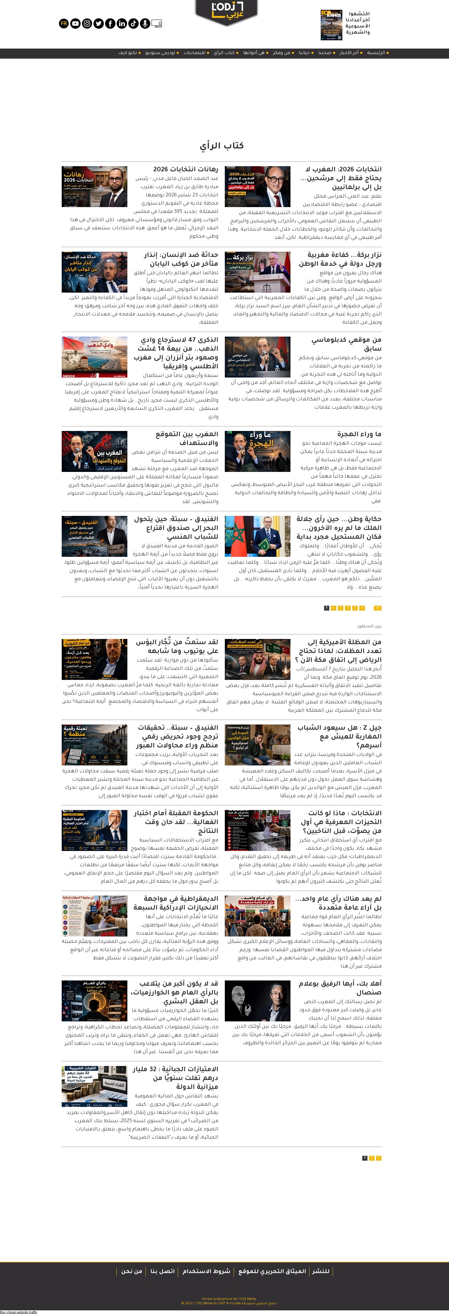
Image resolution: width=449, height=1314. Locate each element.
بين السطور (369, 626)
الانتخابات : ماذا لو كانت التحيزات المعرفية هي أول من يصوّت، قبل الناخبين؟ (341, 823)
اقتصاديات (195, 53)
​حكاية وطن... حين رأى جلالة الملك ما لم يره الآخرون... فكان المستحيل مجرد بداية (339, 529)
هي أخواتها (254, 53)
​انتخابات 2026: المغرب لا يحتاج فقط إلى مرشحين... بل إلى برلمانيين (341, 179)
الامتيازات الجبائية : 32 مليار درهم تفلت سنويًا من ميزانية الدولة (175, 1079)
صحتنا (325, 53)
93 (378, 608)
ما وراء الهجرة (359, 435)
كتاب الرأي (225, 53)
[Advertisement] (222, 98)
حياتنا (305, 53)
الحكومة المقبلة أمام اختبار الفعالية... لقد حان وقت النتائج (176, 823)
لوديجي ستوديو (160, 53)
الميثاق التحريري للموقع (271, 1272)
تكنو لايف (128, 53)
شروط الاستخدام (206, 1272)
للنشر (321, 1272)
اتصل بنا (162, 1272)
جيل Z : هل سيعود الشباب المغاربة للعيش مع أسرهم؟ (339, 737)
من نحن (131, 1272)
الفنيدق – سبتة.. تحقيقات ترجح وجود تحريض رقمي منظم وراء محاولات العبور (177, 737)
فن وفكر (282, 53)
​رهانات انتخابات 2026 (185, 170)
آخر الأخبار (350, 53)
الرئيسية (376, 53)
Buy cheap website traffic (18, 1312)
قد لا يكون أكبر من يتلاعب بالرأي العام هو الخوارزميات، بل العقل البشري (174, 993)
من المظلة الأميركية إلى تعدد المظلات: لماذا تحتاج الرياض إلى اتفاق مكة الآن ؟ (338, 652)
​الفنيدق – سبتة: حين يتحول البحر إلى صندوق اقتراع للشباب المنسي (176, 529)
